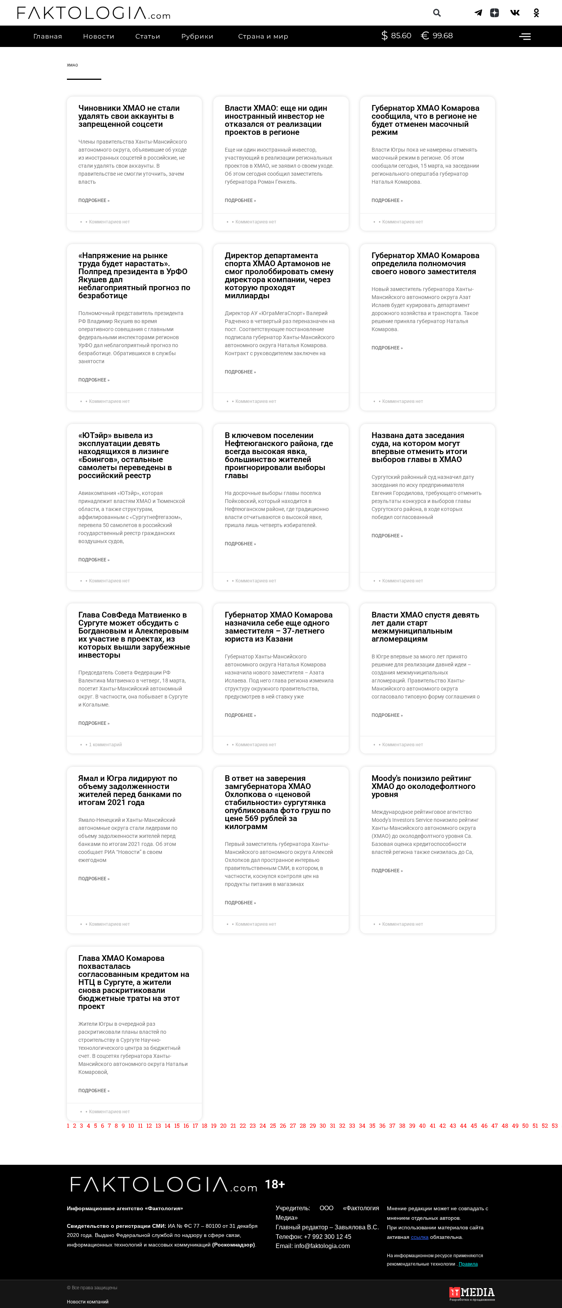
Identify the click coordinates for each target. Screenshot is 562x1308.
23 (253, 1125)
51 (535, 1125)
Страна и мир (263, 36)
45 (474, 1125)
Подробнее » (94, 200)
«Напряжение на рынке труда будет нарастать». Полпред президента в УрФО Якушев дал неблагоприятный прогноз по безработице (134, 275)
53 (555, 1125)
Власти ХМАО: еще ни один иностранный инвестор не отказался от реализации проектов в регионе (276, 120)
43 (453, 1125)
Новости (99, 36)
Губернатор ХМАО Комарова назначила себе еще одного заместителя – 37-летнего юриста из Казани (279, 626)
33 (352, 1125)
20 (223, 1125)
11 (140, 1125)
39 (412, 1125)
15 (177, 1125)
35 (372, 1125)
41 (432, 1125)
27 (293, 1125)
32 (342, 1125)
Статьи (148, 36)
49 (515, 1125)
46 (484, 1125)
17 (195, 1125)
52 (545, 1125)
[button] (437, 13)
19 (213, 1125)
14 (168, 1125)
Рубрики (197, 36)
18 (204, 1125)
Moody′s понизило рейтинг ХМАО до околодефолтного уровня (424, 786)
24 (263, 1125)
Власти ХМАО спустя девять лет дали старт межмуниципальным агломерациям (425, 626)
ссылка (420, 1237)
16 (186, 1125)
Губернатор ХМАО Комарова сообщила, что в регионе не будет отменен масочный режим (425, 120)
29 (313, 1125)
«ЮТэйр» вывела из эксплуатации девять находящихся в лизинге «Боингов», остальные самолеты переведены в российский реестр (125, 455)
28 (303, 1125)
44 (463, 1125)
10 (131, 1125)
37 (392, 1125)
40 (422, 1125)
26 (283, 1125)
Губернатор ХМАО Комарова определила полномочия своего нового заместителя (425, 263)
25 (273, 1125)
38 (402, 1125)
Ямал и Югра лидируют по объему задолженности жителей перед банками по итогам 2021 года (130, 790)
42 (442, 1125)
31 (332, 1125)
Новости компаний (88, 1302)
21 (233, 1125)
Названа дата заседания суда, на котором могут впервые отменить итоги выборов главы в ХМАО (419, 447)
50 (525, 1125)
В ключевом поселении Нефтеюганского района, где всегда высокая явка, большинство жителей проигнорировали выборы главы (279, 455)
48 (505, 1125)
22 (243, 1125)
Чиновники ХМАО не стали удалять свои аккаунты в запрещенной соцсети (129, 116)
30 (323, 1125)
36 (382, 1125)
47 (494, 1125)
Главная (47, 36)
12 (149, 1125)
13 (158, 1125)
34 (362, 1125)
